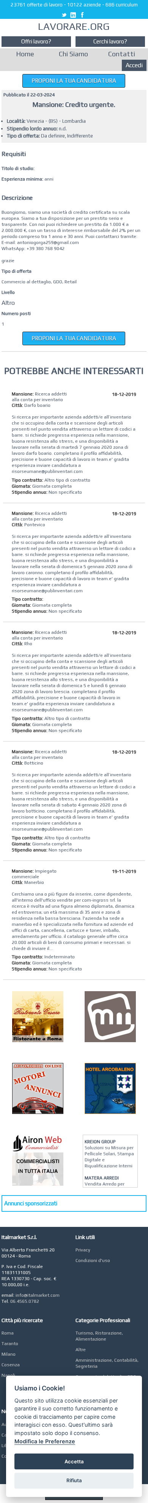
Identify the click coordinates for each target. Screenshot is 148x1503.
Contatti (121, 54)
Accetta (74, 1461)
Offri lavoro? (36, 41)
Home (25, 54)
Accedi (134, 65)
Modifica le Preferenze (44, 1441)
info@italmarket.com (38, 1295)
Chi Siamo (73, 54)
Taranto (10, 1343)
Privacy (83, 1250)
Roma (8, 1333)
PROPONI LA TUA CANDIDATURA (73, 80)
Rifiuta (74, 1480)
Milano (9, 1354)
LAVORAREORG (74, 26)
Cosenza (11, 1364)
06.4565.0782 (24, 1301)
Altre (81, 1349)
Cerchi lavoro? (110, 41)
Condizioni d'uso (93, 1260)
